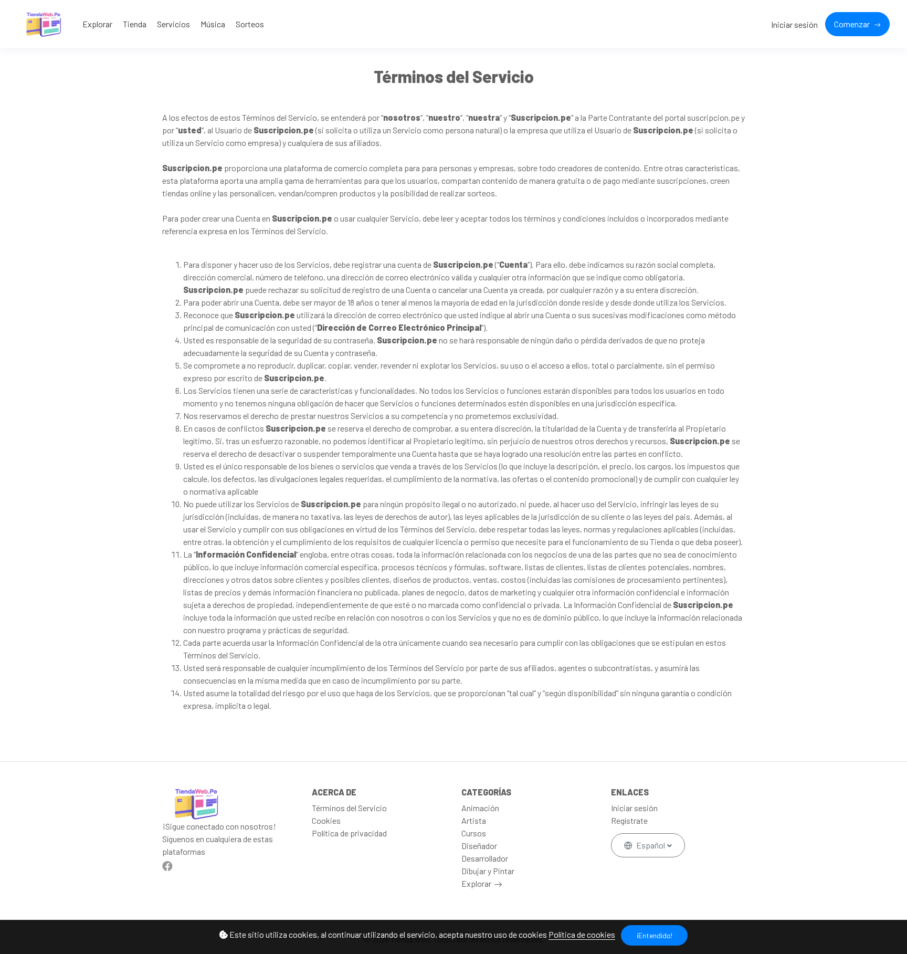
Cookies (326, 820)
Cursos (473, 833)
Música (213, 24)
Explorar (97, 24)
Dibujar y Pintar (487, 871)
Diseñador (479, 846)
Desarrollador (484, 858)
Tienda (134, 24)
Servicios (173, 24)
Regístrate (629, 820)
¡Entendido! (654, 935)
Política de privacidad (349, 833)
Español (651, 845)
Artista (473, 820)
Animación (480, 808)
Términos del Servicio (349, 808)
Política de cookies (582, 934)
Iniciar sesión (794, 24)
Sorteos (250, 24)
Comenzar (852, 24)
